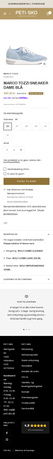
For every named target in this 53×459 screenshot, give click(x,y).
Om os (24, 377)
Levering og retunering (18, 279)
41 (7, 135)
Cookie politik (28, 403)
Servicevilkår (27, 408)
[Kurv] (48, 13)
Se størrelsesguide (13, 113)
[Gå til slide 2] (26, 329)
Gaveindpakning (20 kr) (18, 169)
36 (7, 126)
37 (17, 126)
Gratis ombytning (30, 360)
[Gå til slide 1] (23, 329)
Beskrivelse (11, 234)
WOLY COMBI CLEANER (30, 251)
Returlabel (26, 366)
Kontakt (25, 392)
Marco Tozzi (11, 74)
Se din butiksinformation (17, 202)
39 (36, 126)
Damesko (9, 77)
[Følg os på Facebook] (7, 433)
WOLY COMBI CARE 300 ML (26, 258)
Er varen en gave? (15, 174)
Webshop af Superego (24, 450)
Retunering (27, 349)
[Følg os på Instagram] (7, 439)
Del (5, 223)
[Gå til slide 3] (29, 329)
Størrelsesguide (29, 397)
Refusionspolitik (29, 355)
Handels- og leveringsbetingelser (31, 384)
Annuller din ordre (30, 371)
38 (26, 126)
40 (45, 126)
